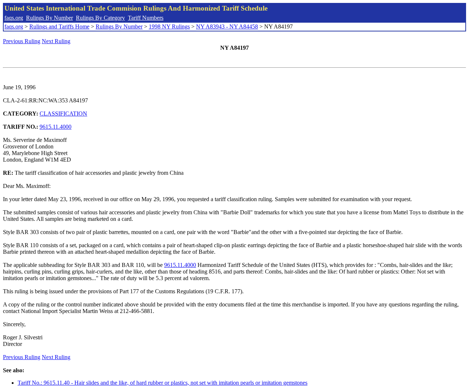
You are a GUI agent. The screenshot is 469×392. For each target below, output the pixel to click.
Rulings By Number (49, 18)
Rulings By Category (100, 18)
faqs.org (13, 18)
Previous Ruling (21, 41)
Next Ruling (56, 41)
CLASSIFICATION (63, 113)
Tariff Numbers (145, 18)
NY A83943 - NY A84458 (227, 26)
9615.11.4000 (55, 127)
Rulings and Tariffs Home (59, 26)
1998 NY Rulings (169, 26)
